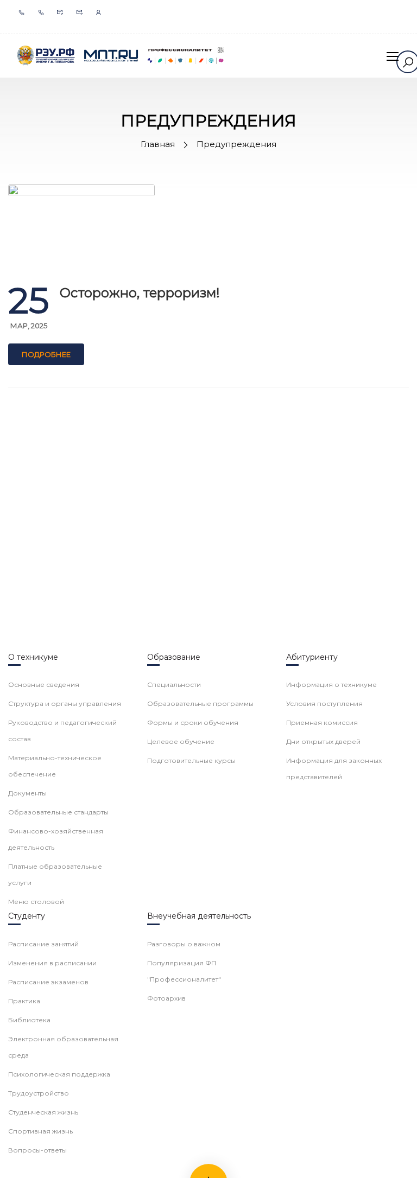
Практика (24, 1001)
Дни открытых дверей (323, 741)
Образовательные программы (200, 703)
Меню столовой (36, 901)
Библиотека (29, 1020)
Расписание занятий (43, 944)
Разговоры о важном (183, 944)
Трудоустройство (38, 1093)
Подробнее (46, 354)
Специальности (174, 684)
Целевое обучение (180, 741)
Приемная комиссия (322, 722)
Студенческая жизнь (43, 1112)
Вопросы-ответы (37, 1150)
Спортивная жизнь (40, 1131)
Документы (27, 793)
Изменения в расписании (52, 963)
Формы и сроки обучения (192, 722)
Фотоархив (166, 998)
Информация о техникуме (331, 684)
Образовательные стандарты (58, 812)
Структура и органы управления (64, 703)
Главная (158, 144)
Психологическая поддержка (59, 1074)
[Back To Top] (395, 1159)
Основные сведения (43, 684)
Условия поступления (324, 703)
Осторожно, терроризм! (140, 293)
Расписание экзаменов (48, 982)
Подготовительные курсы (191, 760)
